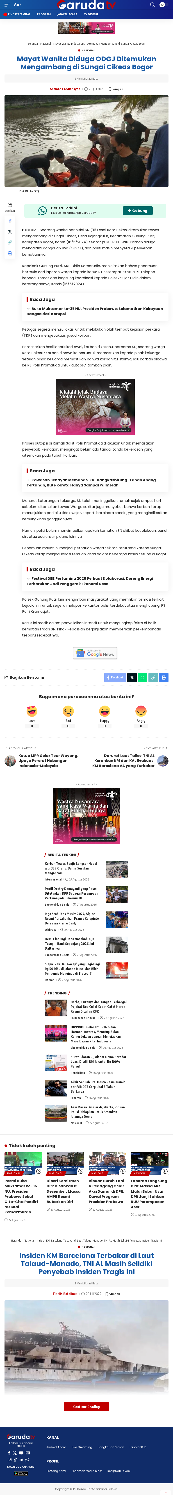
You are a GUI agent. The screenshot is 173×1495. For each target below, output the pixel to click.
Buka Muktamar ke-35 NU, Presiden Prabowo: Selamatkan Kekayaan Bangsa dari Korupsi (95, 311)
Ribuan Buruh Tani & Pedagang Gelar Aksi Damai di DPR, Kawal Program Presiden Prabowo (106, 1191)
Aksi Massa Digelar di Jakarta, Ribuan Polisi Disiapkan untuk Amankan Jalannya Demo (98, 1111)
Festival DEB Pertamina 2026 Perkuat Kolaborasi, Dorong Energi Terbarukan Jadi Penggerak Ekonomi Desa (90, 581)
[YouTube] (21, 1452)
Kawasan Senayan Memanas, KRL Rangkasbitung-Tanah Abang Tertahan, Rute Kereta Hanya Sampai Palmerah (91, 482)
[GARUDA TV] (86, 4)
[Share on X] (10, 231)
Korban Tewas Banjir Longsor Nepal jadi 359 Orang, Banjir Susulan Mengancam (71, 868)
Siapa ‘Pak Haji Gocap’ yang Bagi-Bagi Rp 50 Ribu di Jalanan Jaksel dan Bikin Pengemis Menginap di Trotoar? (72, 968)
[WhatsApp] (27, 1459)
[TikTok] (15, 1459)
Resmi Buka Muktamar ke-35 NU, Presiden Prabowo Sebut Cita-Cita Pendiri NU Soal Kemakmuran (21, 1196)
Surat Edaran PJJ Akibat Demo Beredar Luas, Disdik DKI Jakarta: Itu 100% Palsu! (98, 1061)
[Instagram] (10, 1459)
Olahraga (51, 929)
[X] (14, 1452)
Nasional (45, 43)
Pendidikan (78, 1072)
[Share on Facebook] (10, 221)
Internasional (53, 879)
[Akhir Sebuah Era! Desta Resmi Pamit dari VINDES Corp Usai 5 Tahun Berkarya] (56, 1088)
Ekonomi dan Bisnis (57, 904)
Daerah (49, 980)
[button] (8, 5)
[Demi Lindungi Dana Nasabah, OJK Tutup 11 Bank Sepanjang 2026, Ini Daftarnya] (117, 945)
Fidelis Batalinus (65, 1294)
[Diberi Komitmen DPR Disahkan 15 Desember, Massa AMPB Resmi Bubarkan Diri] (65, 1163)
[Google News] (28, 1452)
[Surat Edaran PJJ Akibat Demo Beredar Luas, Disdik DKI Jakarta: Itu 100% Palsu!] (56, 1063)
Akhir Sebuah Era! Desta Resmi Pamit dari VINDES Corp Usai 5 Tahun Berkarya (98, 1086)
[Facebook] (9, 1452)
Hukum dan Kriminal (83, 1018)
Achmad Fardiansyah (65, 89)
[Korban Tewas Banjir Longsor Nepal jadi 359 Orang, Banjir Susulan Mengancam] (117, 869)
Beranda (33, 43)
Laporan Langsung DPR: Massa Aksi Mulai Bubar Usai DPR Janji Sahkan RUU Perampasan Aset (149, 1194)
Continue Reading (86, 1407)
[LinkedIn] (21, 1459)
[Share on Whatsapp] (142, 677)
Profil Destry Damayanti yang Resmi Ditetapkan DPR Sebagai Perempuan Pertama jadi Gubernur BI (71, 893)
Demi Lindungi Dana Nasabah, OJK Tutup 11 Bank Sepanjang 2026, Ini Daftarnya (69, 943)
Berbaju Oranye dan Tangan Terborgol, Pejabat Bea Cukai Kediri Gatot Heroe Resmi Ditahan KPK (99, 1006)
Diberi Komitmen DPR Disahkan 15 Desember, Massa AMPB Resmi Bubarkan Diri (64, 1191)
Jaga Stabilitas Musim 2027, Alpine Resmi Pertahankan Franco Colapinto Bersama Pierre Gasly (72, 918)
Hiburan (76, 1098)
